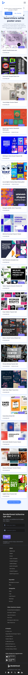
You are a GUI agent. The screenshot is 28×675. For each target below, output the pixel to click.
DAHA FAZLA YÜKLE (14, 502)
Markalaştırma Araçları (14, 582)
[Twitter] (15, 672)
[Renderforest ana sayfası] (3, 2)
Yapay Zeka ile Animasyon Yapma (13, 633)
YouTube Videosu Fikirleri (11, 648)
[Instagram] (8, 672)
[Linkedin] (22, 672)
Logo (10, 593)
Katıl (6, 537)
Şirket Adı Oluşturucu (10, 643)
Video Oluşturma (11, 622)
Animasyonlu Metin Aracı (13, 620)
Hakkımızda (12, 551)
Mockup (11, 601)
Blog (10, 584)
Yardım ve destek (13, 558)
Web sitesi (11, 598)
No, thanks (18, 13)
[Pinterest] (11, 672)
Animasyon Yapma (11, 612)
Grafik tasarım (12, 596)
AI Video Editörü (9, 636)
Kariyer (11, 556)
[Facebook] (5, 672)
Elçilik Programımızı (14, 573)
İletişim (11, 553)
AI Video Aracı (9, 631)
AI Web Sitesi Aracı (10, 641)
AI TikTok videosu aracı (11, 646)
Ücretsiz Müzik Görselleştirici (13, 609)
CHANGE (8, 13)
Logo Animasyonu (11, 615)
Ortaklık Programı (14, 561)
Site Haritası (12, 568)
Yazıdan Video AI (9, 638)
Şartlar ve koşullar (14, 566)
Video (10, 591)
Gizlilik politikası (13, 563)
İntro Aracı (9, 617)
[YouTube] (18, 672)
